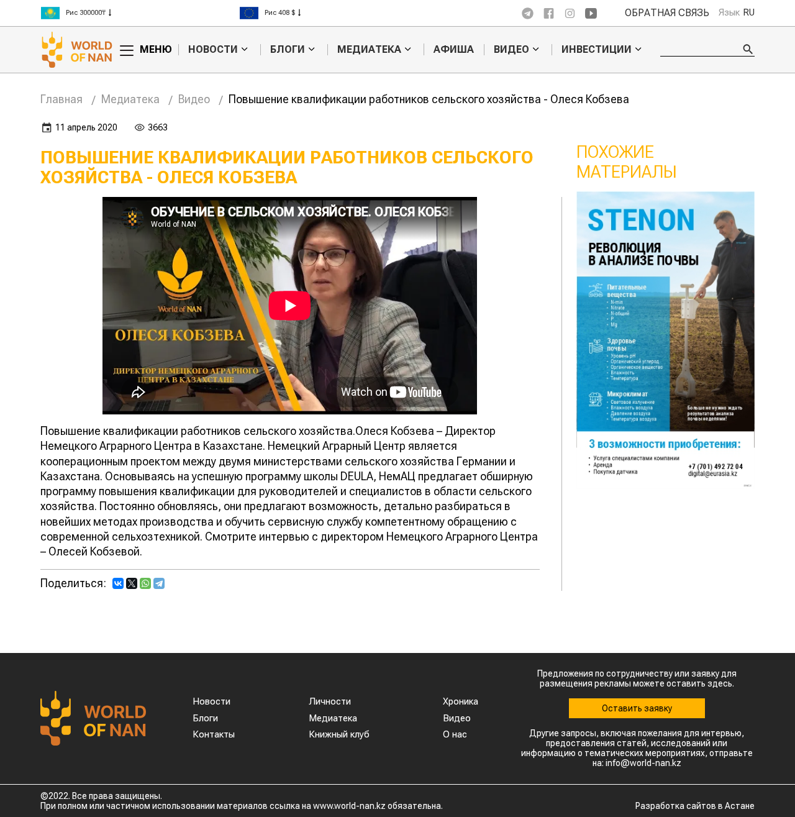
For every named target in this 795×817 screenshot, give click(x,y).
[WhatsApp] (145, 583)
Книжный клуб (339, 734)
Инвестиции (596, 49)
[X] (131, 583)
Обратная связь (667, 13)
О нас (455, 734)
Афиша (454, 49)
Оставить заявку (637, 708)
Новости (213, 49)
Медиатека (369, 49)
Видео (511, 49)
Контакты (214, 734)
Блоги (287, 49)
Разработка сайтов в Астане (695, 806)
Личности (330, 701)
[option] (139, 13)
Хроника (460, 701)
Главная (61, 99)
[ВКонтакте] (118, 583)
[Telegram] (159, 583)
